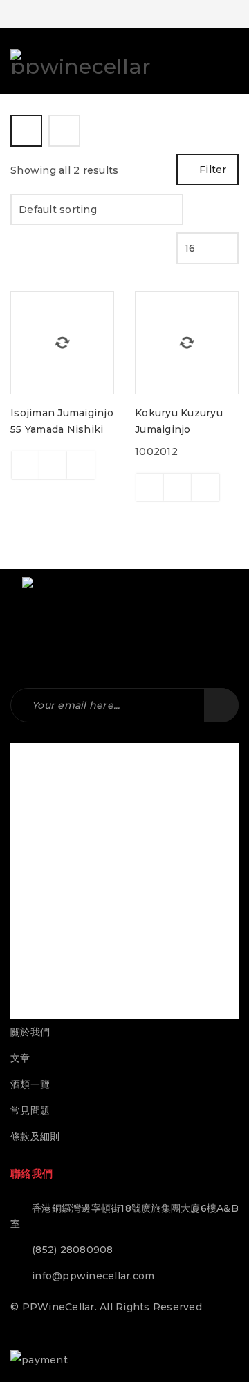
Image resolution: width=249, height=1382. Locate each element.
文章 (20, 1058)
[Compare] (53, 465)
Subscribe (221, 705)
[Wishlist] (81, 465)
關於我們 (30, 1032)
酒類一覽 (30, 1084)
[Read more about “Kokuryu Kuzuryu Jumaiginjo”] (150, 487)
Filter (213, 169)
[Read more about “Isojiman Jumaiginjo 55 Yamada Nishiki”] (25, 465)
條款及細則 (34, 1136)
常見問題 (30, 1110)
